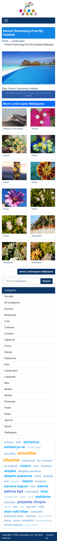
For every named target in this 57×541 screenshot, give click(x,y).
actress (9, 442)
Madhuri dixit (11, 497)
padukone (43, 496)
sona (16, 520)
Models (8, 389)
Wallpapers (10, 432)
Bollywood (10, 315)
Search (46, 281)
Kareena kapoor (16, 486)
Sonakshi (28, 520)
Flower (34, 155)
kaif (6, 481)
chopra (25, 466)
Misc (6, 383)
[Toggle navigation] (6, 20)
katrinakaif (32, 491)
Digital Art (9, 339)
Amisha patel (34, 447)
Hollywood (10, 358)
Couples (9, 333)
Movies (8, 395)
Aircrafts (8, 296)
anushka (9, 453)
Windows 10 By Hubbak (13, 129)
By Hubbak (11, 466)
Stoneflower (37, 236)
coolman (46, 466)
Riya (22, 507)
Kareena (40, 481)
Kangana (15, 481)
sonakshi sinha (44, 520)
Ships (7, 414)
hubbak (48, 476)
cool (35, 466)
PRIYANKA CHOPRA (31, 502)
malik (23, 497)
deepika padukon (29, 471)
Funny (7, 346)
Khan (44, 491)
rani (15, 506)
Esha (38, 476)
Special (8, 420)
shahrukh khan (14, 516)
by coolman (44, 460)
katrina (42, 486)
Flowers (35, 129)
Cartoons (9, 327)
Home (5, 41)
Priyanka (9, 502)
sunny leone (31, 525)
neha (30, 497)
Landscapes (18, 41)
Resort (11, 88)
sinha (7, 520)
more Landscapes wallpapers (36, 271)
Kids (6, 364)
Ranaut (7, 507)
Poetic (7, 407)
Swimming (22, 88)
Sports (7, 426)
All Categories (12, 302)
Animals (8, 309)
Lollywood (10, 377)
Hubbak (33, 88)
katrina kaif (13, 491)
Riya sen (31, 506)
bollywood (28, 460)
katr (32, 486)
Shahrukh (36, 511)
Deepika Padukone (18, 476)
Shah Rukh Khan (16, 511)
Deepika (10, 471)
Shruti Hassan (45, 516)
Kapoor (27, 481)
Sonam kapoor (13, 524)
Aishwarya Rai (14, 447)
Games (8, 352)
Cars (7, 321)
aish (18, 442)
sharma (31, 516)
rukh (41, 506)
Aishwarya (31, 442)
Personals (9, 401)
